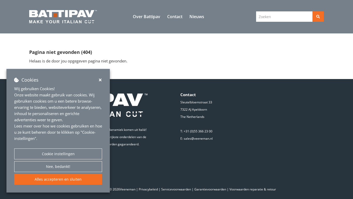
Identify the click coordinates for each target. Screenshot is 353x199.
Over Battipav (146, 16)
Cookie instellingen (58, 153)
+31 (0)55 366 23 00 (198, 131)
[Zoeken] (318, 16)
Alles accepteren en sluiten (58, 179)
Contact (174, 16)
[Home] (63, 17)
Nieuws (196, 16)
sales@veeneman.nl (198, 138)
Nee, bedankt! (58, 166)
